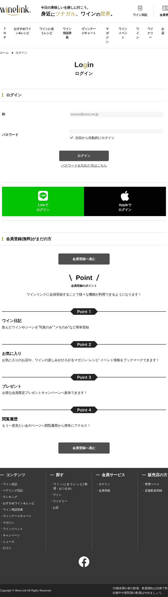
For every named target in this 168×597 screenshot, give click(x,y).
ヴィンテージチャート (89, 31)
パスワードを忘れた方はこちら (84, 165)
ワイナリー (150, 33)
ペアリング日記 (13, 490)
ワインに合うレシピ (47, 31)
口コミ (7, 548)
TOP (5, 33)
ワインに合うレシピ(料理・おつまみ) (70, 486)
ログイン (84, 155)
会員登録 (104, 490)
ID (3, 114)
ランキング (10, 496)
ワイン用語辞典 (67, 33)
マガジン (107, 35)
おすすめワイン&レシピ (22, 31)
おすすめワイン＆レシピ (18, 503)
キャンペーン (11, 535)
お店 (162, 31)
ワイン (137, 33)
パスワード (10, 134)
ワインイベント (123, 33)
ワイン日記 (10, 484)
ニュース (8, 541)
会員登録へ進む (84, 259)
